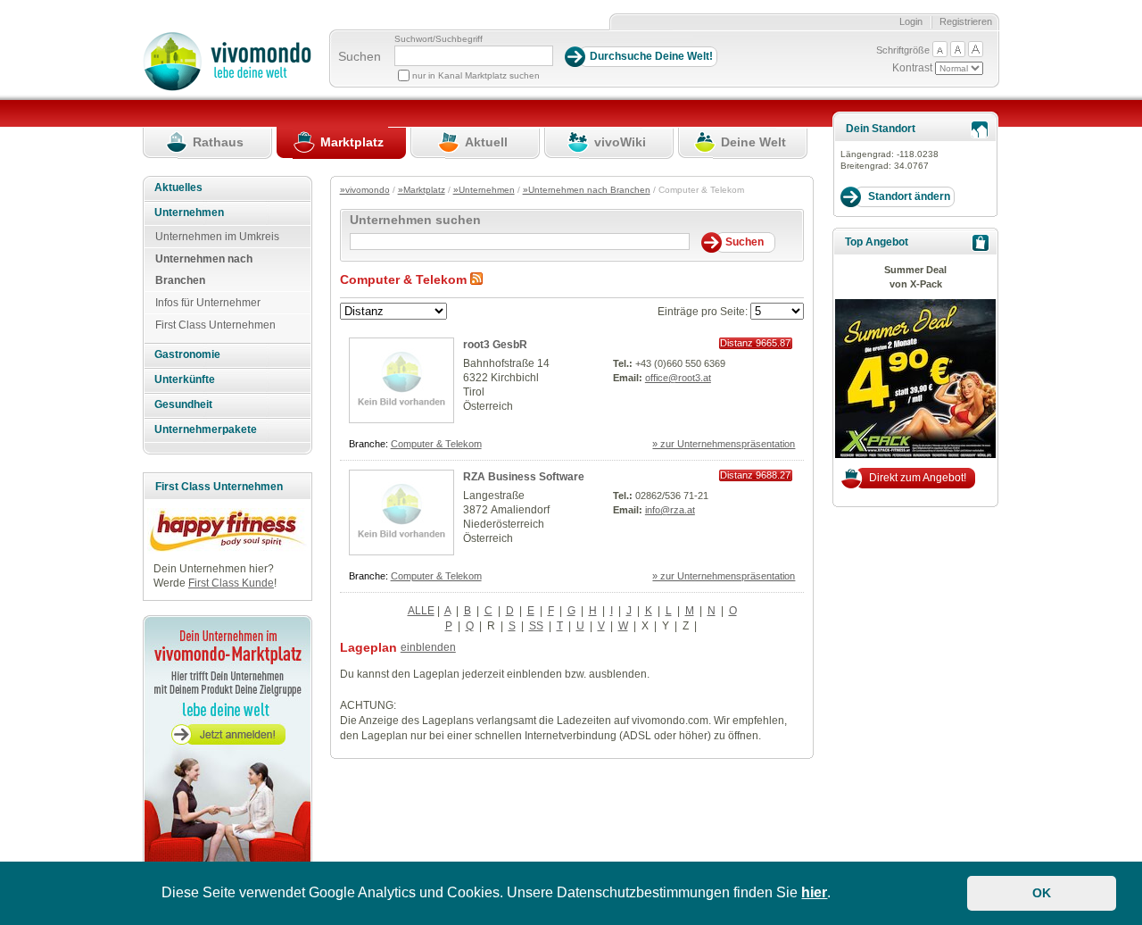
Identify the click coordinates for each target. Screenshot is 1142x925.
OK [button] (1041, 893)
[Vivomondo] (227, 87)
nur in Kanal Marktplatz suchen (476, 75)
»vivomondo (365, 190)
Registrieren (965, 21)
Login (911, 21)
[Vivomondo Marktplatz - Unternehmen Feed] (476, 279)
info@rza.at (670, 509)
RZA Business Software (523, 477)
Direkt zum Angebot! (917, 477)
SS (536, 626)
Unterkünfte (184, 379)
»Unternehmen (484, 190)
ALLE (421, 610)
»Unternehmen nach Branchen (586, 190)
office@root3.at (678, 377)
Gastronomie (187, 354)
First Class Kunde (231, 583)
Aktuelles (178, 187)
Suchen (359, 56)
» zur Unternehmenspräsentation (723, 443)
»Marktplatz (421, 190)
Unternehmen (189, 212)
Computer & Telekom (436, 443)
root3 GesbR (495, 344)
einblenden (428, 647)
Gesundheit (183, 404)
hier (814, 892)
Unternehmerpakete (205, 429)
